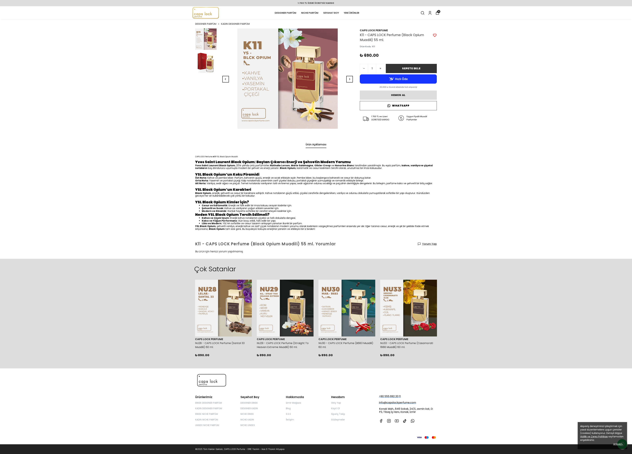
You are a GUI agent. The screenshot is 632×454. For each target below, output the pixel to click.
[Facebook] (381, 421)
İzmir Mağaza (293, 402)
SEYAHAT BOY (331, 12)
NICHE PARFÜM (309, 12)
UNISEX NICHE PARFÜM (207, 425)
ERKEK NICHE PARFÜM (206, 414)
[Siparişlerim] (430, 13)
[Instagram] (389, 421)
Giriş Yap (336, 402)
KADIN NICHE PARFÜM (206, 419)
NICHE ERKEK (247, 414)
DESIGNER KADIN (249, 408)
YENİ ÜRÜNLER (351, 12)
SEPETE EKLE (411, 68)
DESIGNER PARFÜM (285, 12)
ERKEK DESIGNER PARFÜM (208, 402)
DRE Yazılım (253, 449)
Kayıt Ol (335, 408)
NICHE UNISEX (247, 425)
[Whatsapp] (413, 421)
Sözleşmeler (338, 419)
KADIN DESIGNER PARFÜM (235, 24)
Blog (288, 408)
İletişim (290, 419)
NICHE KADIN (247, 419)
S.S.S (288, 414)
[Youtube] (397, 421)
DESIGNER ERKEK (249, 402)
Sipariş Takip (338, 414)
